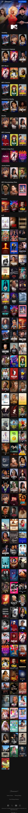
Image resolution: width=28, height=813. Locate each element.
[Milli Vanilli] (5, 575)
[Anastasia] (22, 248)
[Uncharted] (22, 738)
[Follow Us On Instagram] (20, 805)
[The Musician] (22, 575)
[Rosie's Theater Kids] (5, 638)
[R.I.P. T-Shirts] (14, 613)
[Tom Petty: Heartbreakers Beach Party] (22, 726)
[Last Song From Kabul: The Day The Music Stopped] (14, 525)
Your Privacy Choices (14, 799)
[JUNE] (22, 499)
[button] (2, 2)
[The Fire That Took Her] (14, 411)
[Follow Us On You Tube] (16, 805)
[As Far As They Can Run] (5, 273)
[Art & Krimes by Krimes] (22, 260)
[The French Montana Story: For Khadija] (5, 424)
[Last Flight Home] (5, 525)
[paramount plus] (8, 1)
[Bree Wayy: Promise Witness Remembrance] (5, 311)
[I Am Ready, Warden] (14, 462)
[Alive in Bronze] (5, 248)
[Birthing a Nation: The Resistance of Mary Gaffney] (22, 298)
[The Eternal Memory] (14, 386)
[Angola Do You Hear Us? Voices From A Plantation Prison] (5, 260)
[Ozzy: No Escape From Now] (14, 600)
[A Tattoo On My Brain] (5, 701)
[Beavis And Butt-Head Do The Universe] (22, 286)
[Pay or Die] (5, 613)
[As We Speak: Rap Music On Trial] (14, 273)
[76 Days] (14, 223)
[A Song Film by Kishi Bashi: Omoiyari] (5, 688)
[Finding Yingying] (5, 411)
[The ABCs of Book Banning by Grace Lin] (22, 223)
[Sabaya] (22, 663)
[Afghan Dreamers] (22, 235)
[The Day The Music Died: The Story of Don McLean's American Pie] (14, 374)
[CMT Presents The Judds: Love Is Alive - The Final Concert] (14, 499)
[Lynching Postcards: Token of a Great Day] (14, 537)
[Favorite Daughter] (22, 399)
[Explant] (5, 399)
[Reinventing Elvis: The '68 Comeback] (5, 625)
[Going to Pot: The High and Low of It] (14, 437)
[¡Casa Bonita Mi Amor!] (22, 311)
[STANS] (14, 663)
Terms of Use (10, 795)
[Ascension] (22, 273)
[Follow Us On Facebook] (8, 805)
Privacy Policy (18, 795)
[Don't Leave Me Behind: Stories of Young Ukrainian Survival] (22, 374)
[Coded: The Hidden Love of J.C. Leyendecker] (5, 361)
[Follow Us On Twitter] (12, 805)
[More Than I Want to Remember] (14, 575)
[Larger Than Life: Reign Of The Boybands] (14, 512)
